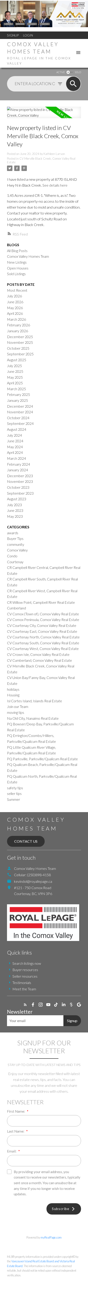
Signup (13, 35)
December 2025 (20, 336)
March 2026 (16, 319)
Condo (12, 556)
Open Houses (17, 268)
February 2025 (18, 394)
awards (12, 533)
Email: (12, 1151)
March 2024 (16, 458)
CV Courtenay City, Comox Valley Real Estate (41, 625)
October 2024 (18, 418)
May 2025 (15, 377)
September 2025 (20, 354)
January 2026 (17, 331)
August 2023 (16, 499)
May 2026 (15, 308)
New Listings (17, 262)
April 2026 (15, 313)
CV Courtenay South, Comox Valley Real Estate (43, 643)
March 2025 (16, 389)
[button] (25, 1005)
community (15, 544)
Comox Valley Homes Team (28, 256)
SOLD (78, 72)
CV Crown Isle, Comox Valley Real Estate (38, 654)
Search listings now (26, 963)
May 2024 (15, 447)
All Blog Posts (17, 250)
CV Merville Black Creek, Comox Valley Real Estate (41, 160)
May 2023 (15, 516)
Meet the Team (24, 989)
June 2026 (15, 302)
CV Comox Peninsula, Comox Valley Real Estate (43, 619)
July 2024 (14, 435)
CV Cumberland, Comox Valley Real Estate (39, 660)
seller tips (14, 793)
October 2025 (18, 348)
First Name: (16, 1111)
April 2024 (15, 452)
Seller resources (24, 976)
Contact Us (25, 841)
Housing (13, 695)
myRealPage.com (51, 1237)
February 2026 (18, 325)
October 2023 (18, 487)
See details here (54, 185)
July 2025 (14, 365)
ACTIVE (60, 72)
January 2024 (17, 470)
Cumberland (16, 608)
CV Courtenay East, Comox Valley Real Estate (42, 631)
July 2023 (14, 505)
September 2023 (20, 493)
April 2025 (15, 383)
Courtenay (15, 562)
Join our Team (17, 706)
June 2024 (15, 441)
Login (28, 35)
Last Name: (16, 1131)
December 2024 (20, 406)
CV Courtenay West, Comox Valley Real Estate (43, 648)
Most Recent (17, 290)
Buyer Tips (15, 538)
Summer (13, 799)
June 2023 (15, 510)
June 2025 (15, 371)
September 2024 (20, 423)
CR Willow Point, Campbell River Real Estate (41, 602)
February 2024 (18, 464)
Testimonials (21, 982)
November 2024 (20, 412)
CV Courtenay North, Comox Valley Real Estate (43, 637)
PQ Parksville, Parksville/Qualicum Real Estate (42, 759)
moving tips (15, 712)
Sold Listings (16, 274)
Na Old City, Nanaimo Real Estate (33, 718)
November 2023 (20, 481)
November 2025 (20, 342)
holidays (13, 689)
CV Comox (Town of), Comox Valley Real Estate (43, 614)
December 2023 (20, 476)
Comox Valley (17, 550)
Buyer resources (25, 969)
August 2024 (16, 429)
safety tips (15, 788)
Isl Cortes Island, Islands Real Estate (34, 701)
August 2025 (16, 360)
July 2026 (14, 296)
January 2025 (17, 400)
